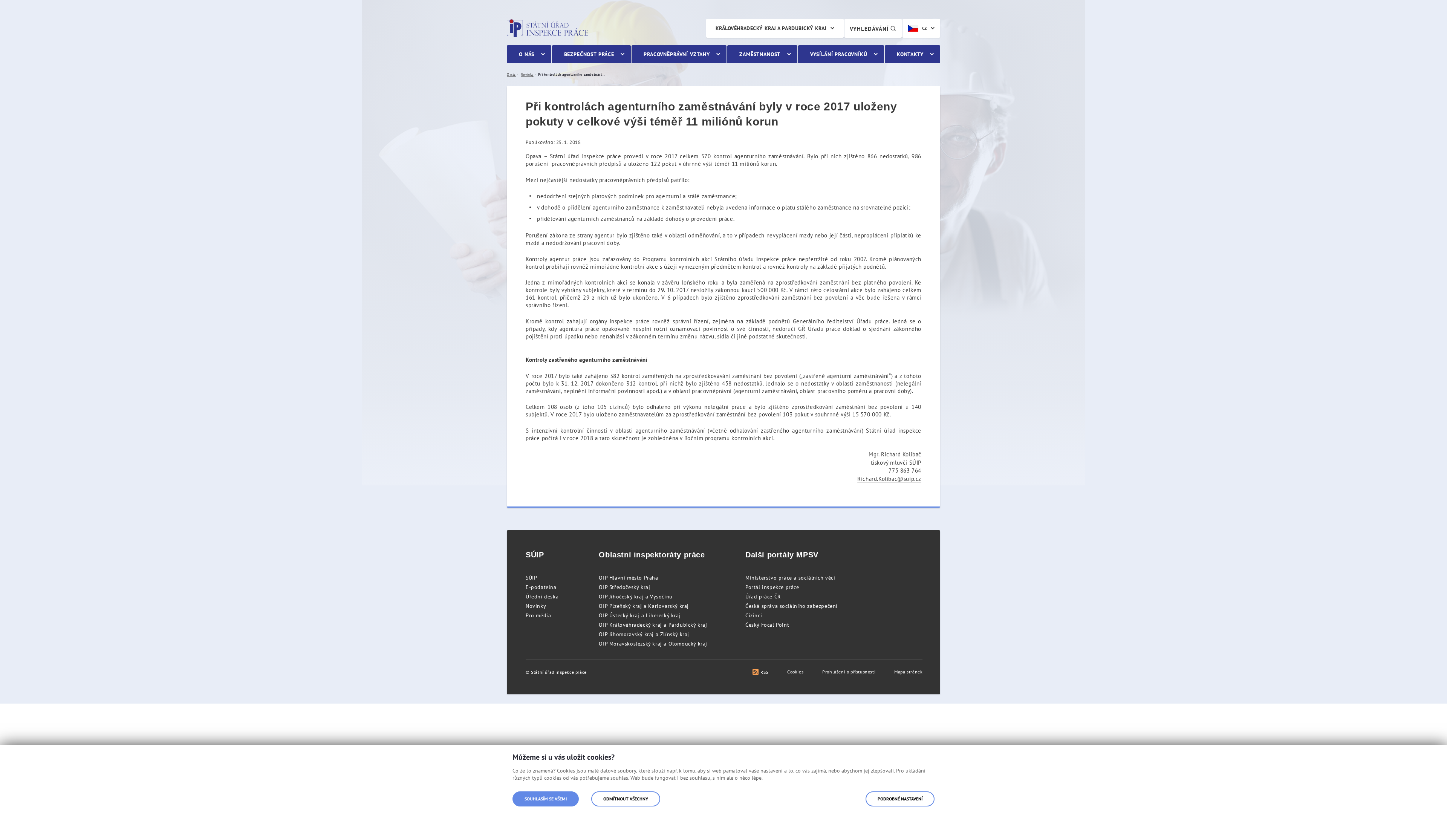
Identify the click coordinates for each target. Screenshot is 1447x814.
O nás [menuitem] (526, 54)
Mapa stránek (908, 672)
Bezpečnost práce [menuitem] (589, 54)
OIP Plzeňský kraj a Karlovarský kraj (644, 606)
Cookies (795, 672)
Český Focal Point (767, 624)
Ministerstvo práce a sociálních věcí (790, 577)
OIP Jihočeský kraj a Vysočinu (635, 596)
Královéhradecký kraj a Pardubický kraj (771, 28)
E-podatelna (541, 587)
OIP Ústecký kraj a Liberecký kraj (640, 615)
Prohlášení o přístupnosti (848, 672)
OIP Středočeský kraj (624, 587)
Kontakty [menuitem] (910, 54)
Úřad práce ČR (763, 596)
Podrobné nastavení (900, 799)
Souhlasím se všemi (546, 799)
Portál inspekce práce (772, 587)
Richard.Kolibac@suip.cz (889, 478)
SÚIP (531, 577)
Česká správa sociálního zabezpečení (791, 606)
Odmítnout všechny (625, 799)
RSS (764, 672)
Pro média (538, 615)
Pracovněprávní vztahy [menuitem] (677, 54)
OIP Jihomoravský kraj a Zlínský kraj (644, 634)
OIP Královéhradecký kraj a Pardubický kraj (653, 624)
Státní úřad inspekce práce (547, 28)
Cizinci (753, 615)
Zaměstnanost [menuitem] (759, 54)
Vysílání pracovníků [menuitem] (838, 54)
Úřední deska (542, 596)
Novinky (536, 606)
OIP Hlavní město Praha (628, 577)
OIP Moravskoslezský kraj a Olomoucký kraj (653, 643)
